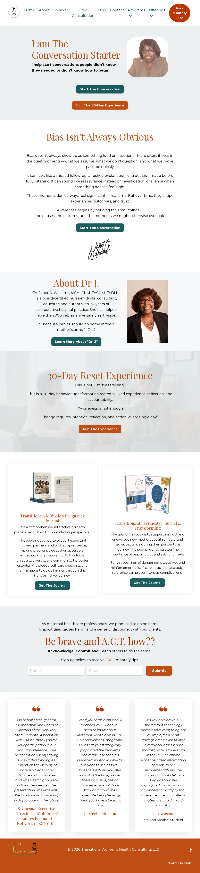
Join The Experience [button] (100, 429)
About (44, 10)
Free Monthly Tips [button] (180, 13)
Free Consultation (83, 13)
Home (29, 10)
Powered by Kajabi (179, 863)
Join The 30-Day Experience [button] (100, 105)
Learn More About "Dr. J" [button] (76, 342)
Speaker (61, 10)
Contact (117, 10)
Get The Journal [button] (52, 585)
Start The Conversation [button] (100, 89)
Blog (102, 10)
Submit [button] (159, 671)
